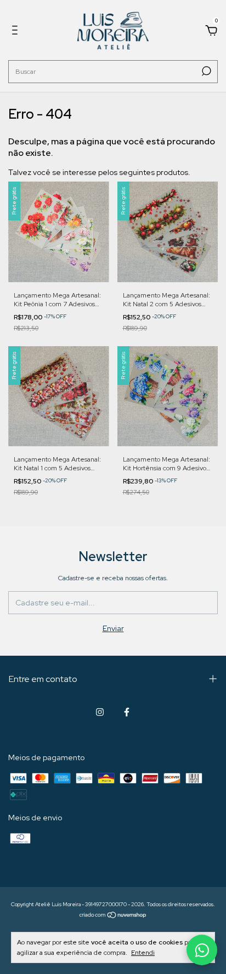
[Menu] (16, 31)
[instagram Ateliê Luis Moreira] (99, 712)
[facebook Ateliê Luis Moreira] (126, 712)
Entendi (143, 952)
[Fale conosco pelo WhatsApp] (202, 950)
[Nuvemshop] (113, 915)
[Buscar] (205, 71)
